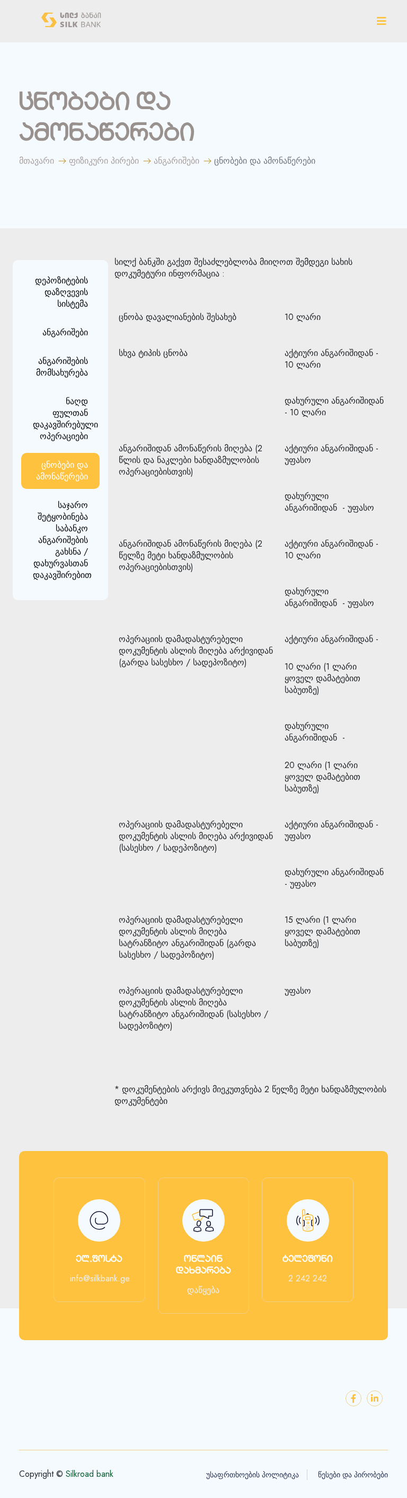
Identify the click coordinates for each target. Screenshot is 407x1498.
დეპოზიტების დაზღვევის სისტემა (61, 292)
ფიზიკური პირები (104, 161)
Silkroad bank (89, 1474)
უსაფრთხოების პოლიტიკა (252, 1474)
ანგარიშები (176, 161)
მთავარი (36, 161)
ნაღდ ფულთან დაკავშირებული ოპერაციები (65, 418)
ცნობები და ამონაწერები (62, 471)
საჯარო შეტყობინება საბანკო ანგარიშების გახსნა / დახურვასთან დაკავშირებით (62, 540)
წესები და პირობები (353, 1474)
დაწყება (203, 1290)
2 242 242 (307, 1279)
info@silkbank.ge (100, 1279)
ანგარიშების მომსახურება (62, 367)
